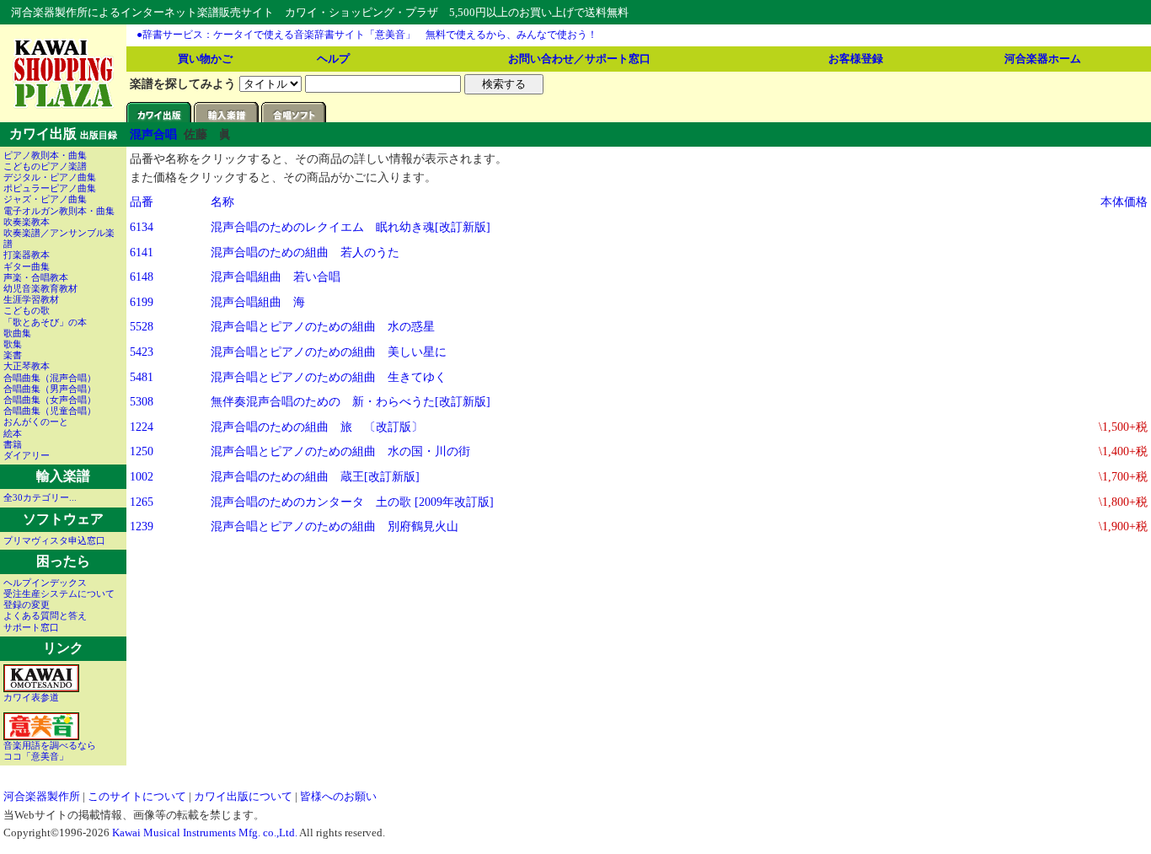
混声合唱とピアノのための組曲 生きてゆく (329, 377)
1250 (141, 451)
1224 (141, 426)
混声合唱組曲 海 (258, 302)
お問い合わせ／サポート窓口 (579, 58)
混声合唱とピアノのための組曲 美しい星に (329, 351)
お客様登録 (855, 58)
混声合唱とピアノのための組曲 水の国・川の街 (340, 451)
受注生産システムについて (59, 593)
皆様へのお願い (338, 796)
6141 (141, 252)
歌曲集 (17, 333)
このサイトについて (137, 796)
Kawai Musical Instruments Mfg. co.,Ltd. (204, 832)
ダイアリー (26, 455)
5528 (141, 326)
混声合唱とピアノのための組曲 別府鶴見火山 (334, 526)
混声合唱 (153, 134)
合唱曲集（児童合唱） (49, 411)
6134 (141, 227)
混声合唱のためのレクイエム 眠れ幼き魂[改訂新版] (350, 227)
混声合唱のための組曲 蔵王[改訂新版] (315, 476)
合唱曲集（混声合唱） (49, 378)
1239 (141, 526)
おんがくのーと (35, 421)
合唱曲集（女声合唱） (49, 400)
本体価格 (1124, 201)
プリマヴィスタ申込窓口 (54, 540)
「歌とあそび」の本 (45, 322)
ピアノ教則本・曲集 (45, 155)
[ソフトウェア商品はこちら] (295, 118)
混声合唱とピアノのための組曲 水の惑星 (323, 326)
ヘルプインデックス (45, 582)
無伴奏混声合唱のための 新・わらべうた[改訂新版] (350, 401)
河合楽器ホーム (1042, 58)
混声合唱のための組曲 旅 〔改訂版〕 (317, 426)
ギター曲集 (26, 266)
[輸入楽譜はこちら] (227, 118)
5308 (141, 401)
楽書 (12, 355)
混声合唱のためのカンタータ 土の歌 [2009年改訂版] (352, 501)
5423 (141, 351)
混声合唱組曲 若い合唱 (275, 276)
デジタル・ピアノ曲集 (49, 177)
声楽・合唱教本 (35, 277)
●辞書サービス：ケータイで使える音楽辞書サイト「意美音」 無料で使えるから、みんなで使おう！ (367, 35)
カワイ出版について (243, 796)
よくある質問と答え (45, 615)
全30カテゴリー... (40, 497)
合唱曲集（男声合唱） (49, 389)
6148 (141, 276)
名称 (222, 201)
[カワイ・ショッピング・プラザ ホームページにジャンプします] (63, 105)
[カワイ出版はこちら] (160, 118)
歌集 (12, 344)
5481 (141, 377)
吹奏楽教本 (26, 222)
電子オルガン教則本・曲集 (59, 211)
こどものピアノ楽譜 (45, 166)
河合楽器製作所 (41, 796)
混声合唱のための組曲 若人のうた (305, 252)
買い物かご (205, 58)
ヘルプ (333, 58)
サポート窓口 (31, 627)
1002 (141, 476)
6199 (141, 302)
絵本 (12, 433)
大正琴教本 (26, 366)
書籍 (12, 444)
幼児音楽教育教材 (40, 288)
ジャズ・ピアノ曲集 (45, 199)
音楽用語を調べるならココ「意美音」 (49, 750)
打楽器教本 (26, 255)
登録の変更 (26, 604)
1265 (141, 501)
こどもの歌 (26, 310)
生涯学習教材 (31, 299)
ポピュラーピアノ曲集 (49, 188)
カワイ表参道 (31, 697)
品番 (141, 201)
